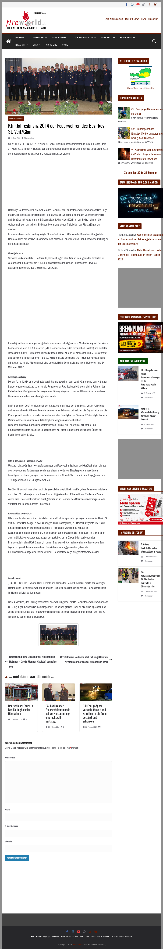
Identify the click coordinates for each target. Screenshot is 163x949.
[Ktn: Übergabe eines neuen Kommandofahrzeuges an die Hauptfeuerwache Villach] (128, 384)
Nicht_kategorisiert (16, 118)
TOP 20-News (132, 19)
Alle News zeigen (114, 19)
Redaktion (20, 45)
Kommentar (10, 757)
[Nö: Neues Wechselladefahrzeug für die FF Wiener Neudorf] (128, 419)
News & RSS (106, 37)
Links (35, 45)
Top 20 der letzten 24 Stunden (97, 937)
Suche (65, 45)
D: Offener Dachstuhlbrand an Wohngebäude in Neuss (151, 548)
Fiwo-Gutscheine (149, 19)
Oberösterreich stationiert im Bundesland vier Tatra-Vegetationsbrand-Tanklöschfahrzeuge (140, 239)
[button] (26, 38)
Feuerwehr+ (38, 37)
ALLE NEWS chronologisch (72, 937)
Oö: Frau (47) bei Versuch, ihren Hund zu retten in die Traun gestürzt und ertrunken (95, 713)
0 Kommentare (29, 138)
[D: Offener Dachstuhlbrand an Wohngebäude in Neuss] (128, 553)
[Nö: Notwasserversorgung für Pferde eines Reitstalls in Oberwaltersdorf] (128, 584)
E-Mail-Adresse (11, 826)
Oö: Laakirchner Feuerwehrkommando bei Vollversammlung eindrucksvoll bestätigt (58, 713)
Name (7, 809)
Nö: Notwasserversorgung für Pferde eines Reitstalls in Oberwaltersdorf (150, 579)
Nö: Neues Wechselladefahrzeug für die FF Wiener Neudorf (150, 414)
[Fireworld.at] (9, 41)
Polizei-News (126, 37)
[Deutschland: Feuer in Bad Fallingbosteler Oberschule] (21, 685)
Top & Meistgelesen (84, 37)
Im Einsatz (19, 37)
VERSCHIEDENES (59, 37)
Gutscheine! (51, 45)
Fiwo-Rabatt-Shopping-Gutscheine (45, 937)
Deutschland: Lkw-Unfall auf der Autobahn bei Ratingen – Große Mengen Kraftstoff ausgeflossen (33, 661)
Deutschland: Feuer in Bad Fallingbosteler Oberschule (20, 709)
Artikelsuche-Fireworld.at (122, 937)
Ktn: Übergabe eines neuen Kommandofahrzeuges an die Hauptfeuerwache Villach (150, 379)
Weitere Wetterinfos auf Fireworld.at (140, 88)
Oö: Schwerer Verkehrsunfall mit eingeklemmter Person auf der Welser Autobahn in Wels (84, 660)
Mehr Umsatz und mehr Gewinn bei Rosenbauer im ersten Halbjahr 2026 (139, 255)
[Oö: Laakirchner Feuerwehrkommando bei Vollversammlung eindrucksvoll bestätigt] (58, 685)
